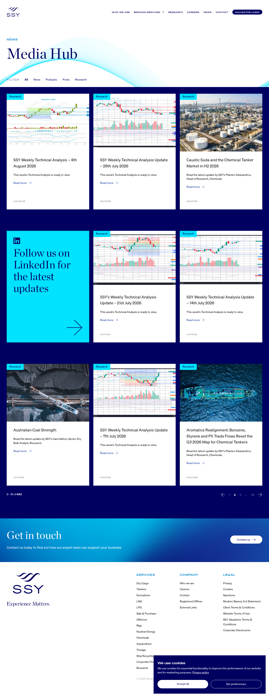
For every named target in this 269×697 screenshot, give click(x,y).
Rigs (139, 625)
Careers (193, 12)
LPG (139, 607)
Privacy (227, 583)
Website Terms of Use (236, 613)
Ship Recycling (145, 656)
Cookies (228, 589)
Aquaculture (144, 643)
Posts (66, 79)
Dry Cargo (142, 583)
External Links (188, 607)
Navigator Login (247, 12)
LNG (139, 601)
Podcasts (51, 79)
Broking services (147, 12)
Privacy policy (200, 672)
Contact (222, 12)
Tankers (141, 589)
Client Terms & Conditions (239, 607)
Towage (141, 649)
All (26, 79)
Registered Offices (191, 601)
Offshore (141, 619)
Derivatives (143, 595)
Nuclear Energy (145, 631)
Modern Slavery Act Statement (242, 601)
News (208, 12)
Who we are (121, 12)
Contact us (243, 539)
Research (175, 12)
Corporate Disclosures (236, 630)
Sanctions (229, 595)
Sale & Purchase (146, 613)
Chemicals (142, 637)
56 (252, 494)
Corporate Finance (147, 661)
